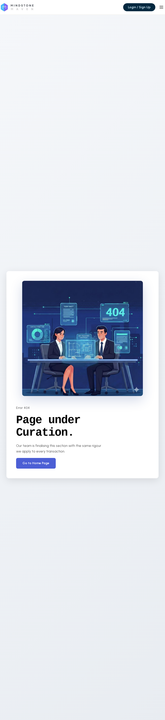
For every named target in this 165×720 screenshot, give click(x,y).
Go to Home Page (36, 463)
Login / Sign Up (139, 7)
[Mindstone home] (17, 7)
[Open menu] (161, 7)
